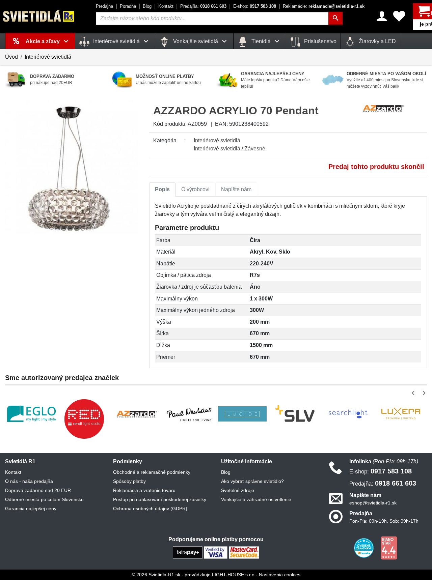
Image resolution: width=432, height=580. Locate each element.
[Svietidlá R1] (39, 16)
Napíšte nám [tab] (236, 189)
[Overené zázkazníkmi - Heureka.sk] (364, 547)
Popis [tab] (162, 189)
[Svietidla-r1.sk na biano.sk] (388, 547)
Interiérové (217, 140)
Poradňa (128, 6)
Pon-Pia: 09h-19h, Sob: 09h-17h (383, 521)
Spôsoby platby (129, 481)
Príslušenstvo (319, 41)
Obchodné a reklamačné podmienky (151, 472)
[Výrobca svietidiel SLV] (295, 414)
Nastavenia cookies (279, 574)
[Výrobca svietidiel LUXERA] (400, 414)
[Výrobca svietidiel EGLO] (31, 414)
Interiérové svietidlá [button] (116, 41)
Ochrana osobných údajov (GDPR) (150, 508)
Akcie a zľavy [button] (43, 41)
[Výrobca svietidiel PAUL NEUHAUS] (189, 414)
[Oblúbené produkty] (399, 16)
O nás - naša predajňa (29, 481)
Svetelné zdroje (237, 490)
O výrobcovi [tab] (195, 189)
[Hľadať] (335, 18)
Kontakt (165, 6)
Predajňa (104, 6)
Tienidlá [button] (261, 41)
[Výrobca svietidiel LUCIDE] (242, 414)
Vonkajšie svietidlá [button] (195, 41)
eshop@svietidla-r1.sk (373, 502)
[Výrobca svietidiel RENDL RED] (84, 419)
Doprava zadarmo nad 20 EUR (38, 490)
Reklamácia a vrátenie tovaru (144, 490)
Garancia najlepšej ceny (30, 508)
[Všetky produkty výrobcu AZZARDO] (383, 108)
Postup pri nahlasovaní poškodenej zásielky (159, 499)
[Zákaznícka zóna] (382, 16)
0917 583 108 (254, 6)
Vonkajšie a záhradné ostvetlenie (256, 499)
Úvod (11, 57)
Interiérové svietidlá (48, 57)
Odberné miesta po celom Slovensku (44, 499)
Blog (147, 6)
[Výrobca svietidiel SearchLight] (348, 413)
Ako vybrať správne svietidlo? (252, 481)
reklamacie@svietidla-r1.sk (323, 6)
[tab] (162, 189)
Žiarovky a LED (376, 41)
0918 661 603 (203, 6)
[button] (414, 393)
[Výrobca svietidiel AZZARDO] (137, 414)
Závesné (254, 148)
